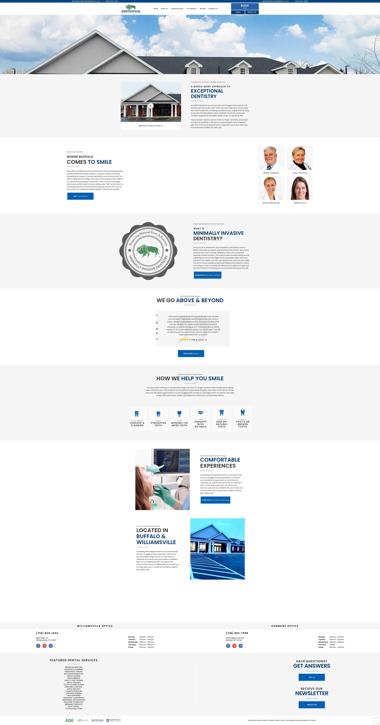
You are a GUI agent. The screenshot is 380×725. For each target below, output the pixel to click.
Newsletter (252, 12)
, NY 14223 (275, 1)
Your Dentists (80, 196)
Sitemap (271, 720)
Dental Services (177, 9)
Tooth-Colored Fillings (74, 685)
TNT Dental (312, 720)
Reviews (203, 9)
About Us (164, 9)
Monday (131, 637)
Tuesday (131, 639)
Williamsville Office (95, 626)
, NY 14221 (86, 1)
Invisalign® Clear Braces (73, 698)
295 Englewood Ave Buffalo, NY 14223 (235, 639)
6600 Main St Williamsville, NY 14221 (46, 639)
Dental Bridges (73, 678)
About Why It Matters (207, 275)
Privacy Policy (280, 720)
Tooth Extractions (73, 709)
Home (155, 9)
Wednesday (133, 642)
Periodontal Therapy (74, 672)
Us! (312, 677)
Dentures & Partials (73, 687)
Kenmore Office (285, 626)
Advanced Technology (74, 702)
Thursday (132, 644)
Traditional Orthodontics (73, 700)
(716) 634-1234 (111, 1)
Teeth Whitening (74, 696)
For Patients (191, 9)
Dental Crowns (73, 676)
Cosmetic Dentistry (73, 691)
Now (245, 6)
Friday (130, 647)
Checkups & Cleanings (73, 669)
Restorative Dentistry (73, 674)
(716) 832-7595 (301, 1)
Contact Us (212, 9)
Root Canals (73, 706)
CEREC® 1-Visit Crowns (73, 680)
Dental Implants (74, 689)
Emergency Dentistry (74, 704)
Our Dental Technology (215, 500)
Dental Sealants (74, 682)
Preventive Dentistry (74, 667)
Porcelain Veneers (73, 693)
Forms (237, 12)
